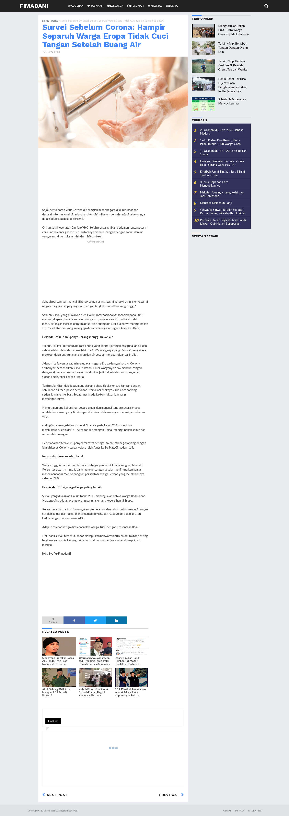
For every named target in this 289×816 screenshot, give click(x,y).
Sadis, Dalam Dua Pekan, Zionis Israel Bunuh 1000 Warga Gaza (220, 142)
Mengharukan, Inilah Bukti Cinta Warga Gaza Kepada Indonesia (233, 30)
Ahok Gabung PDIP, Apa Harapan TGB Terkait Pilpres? (56, 692)
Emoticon (53, 720)
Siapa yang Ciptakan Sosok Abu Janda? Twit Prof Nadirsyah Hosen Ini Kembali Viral (58, 661)
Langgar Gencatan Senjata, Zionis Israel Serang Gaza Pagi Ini (222, 162)
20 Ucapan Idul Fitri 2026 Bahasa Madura (221, 131)
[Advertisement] (168, 210)
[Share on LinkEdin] (116, 620)
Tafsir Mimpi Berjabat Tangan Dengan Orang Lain (233, 47)
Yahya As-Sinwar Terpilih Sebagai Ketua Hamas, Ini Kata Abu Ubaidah (223, 211)
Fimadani (34, 5)
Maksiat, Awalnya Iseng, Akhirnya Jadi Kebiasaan (222, 194)
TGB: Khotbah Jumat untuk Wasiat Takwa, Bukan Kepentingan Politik (130, 692)
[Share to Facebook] (74, 620)
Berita (54, 20)
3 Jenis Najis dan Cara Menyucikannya (214, 183)
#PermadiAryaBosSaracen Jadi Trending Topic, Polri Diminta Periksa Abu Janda (94, 661)
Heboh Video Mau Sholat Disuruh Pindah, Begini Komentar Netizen (93, 692)
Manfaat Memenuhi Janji (216, 202)
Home (45, 20)
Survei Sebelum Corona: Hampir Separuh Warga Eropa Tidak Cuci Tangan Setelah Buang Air (105, 35)
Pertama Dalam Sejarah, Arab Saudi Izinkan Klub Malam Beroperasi (223, 221)
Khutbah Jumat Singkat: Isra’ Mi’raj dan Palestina (222, 173)
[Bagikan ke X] (95, 620)
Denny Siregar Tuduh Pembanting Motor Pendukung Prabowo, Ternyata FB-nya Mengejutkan (127, 661)
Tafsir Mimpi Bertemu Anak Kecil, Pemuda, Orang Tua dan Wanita (233, 65)
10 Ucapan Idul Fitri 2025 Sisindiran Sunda (223, 152)
